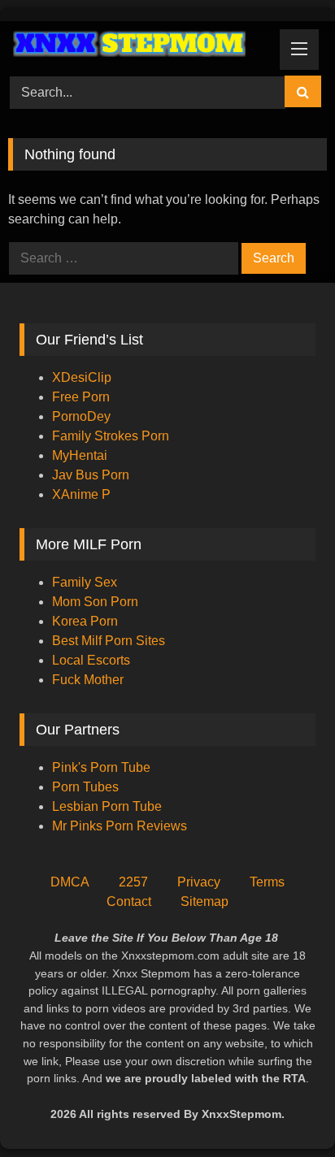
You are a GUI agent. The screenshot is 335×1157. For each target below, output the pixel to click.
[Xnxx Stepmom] (137, 46)
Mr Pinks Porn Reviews (121, 826)
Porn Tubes (85, 787)
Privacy (198, 882)
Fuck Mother (88, 680)
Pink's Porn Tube (101, 767)
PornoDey (81, 416)
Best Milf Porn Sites (108, 641)
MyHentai (79, 455)
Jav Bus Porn (90, 475)
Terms (267, 882)
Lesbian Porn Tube (107, 806)
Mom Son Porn (95, 602)
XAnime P (81, 494)
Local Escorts (91, 660)
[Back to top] (284, 1108)
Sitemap (204, 901)
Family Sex (84, 582)
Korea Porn (85, 621)
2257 (133, 882)
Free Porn (81, 397)
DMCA (69, 882)
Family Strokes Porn (110, 436)
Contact (129, 901)
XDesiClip (81, 377)
